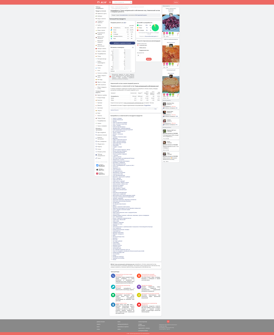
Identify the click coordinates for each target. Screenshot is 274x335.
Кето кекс (115, 239)
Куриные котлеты (117, 245)
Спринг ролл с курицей (119, 181)
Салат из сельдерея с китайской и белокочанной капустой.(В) (128, 251)
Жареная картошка (118, 186)
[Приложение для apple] (102, 169)
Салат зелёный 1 (117, 169)
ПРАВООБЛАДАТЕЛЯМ (142, 321)
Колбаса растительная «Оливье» (121, 229)
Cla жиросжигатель (117, 171)
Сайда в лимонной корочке (120, 139)
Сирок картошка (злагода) (119, 142)
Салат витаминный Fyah (119, 175)
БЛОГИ (98, 326)
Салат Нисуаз (116, 214)
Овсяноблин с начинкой (119, 172)
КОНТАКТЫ (147, 328)
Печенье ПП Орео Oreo (118, 236)
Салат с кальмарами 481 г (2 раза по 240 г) (123, 165)
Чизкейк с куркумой (118, 198)
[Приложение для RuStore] (102, 165)
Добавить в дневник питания (122, 43)
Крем (114, 235)
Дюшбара (115, 138)
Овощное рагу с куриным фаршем (121, 128)
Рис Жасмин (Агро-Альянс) (119, 204)
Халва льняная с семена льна (120, 184)
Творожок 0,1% (116, 168)
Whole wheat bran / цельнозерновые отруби (124, 195)
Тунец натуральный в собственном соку (120, 8)
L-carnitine (115, 155)
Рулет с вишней (117, 178)
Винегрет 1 (115, 238)
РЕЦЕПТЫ (98, 324)
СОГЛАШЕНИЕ (141, 330)
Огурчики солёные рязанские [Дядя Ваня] (123, 196)
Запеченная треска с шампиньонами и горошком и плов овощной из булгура (133, 226)
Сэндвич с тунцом (117, 146)
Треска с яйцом (117, 132)
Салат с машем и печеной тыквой (121, 209)
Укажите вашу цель (142, 43)
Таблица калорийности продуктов (122, 6)
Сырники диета (117, 246)
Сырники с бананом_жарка (119, 136)
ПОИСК (119, 321)
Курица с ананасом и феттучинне (121, 206)
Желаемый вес (140, 52)
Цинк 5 (114, 205)
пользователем (123, 15)
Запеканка (115, 166)
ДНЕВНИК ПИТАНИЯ (101, 321)
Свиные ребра (116, 244)
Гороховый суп (116, 231)
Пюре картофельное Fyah (119, 164)
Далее (149, 59)
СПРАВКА (140, 324)
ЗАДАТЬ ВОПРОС (141, 328)
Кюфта (114, 191)
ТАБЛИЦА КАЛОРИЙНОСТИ (123, 324)
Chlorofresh (116, 145)
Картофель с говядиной (119, 162)
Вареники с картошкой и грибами (121, 176)
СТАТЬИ (98, 329)
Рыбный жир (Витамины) (119, 127)
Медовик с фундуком (118, 234)
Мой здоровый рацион (141, 15)
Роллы (114, 259)
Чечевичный (116, 202)
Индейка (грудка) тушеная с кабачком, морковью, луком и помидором (131, 215)
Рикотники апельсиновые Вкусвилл (122, 201)
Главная (112, 6)
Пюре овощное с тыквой (119, 188)
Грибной (115, 225)
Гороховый (115, 242)
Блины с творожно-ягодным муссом (122, 218)
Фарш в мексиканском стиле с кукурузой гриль (125, 212)
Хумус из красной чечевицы (120, 122)
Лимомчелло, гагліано (118, 159)
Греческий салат (117, 248)
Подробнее (147, 105)
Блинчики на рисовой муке (120, 189)
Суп (114, 148)
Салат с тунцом (117, 125)
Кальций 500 (116, 211)
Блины (114, 255)
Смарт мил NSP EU (117, 179)
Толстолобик (116, 254)
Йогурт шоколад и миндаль (120, 151)
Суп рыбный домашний (119, 152)
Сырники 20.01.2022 (118, 174)
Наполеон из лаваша (118, 185)
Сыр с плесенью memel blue (120, 124)
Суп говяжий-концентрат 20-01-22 (121, 249)
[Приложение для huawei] (102, 173)
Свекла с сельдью (117, 118)
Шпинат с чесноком (118, 134)
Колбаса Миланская (118, 119)
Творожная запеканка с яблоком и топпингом (124, 199)
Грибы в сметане (117, 156)
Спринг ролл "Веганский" (119, 219)
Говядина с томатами (118, 222)
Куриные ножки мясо (118, 232)
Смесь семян (116, 221)
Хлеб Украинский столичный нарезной (123, 129)
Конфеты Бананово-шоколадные (121, 161)
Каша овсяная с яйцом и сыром (121, 182)
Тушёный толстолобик (118, 258)
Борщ (114, 135)
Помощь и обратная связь (101, 161)
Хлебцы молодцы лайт (118, 252)
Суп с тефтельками (117, 216)
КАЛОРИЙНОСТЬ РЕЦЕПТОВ (123, 326)
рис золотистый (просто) (119, 131)
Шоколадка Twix (117, 144)
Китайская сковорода (118, 256)
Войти (176, 2)
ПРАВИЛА (146, 330)
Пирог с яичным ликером (119, 141)
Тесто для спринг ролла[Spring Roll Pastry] (123, 158)
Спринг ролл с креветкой (119, 194)
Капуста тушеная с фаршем (120, 154)
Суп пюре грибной (117, 241)
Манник (115, 121)
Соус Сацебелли (117, 228)
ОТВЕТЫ (119, 329)
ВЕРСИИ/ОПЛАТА (141, 325)
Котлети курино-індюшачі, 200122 (121, 149)
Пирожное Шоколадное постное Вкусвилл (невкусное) (127, 208)
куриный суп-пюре (117, 224)
